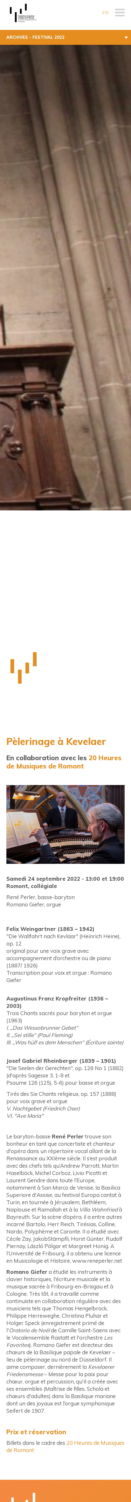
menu (120, 12)
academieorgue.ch (28, 12)
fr (105, 13)
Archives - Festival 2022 (35, 37)
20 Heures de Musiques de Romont (63, 762)
